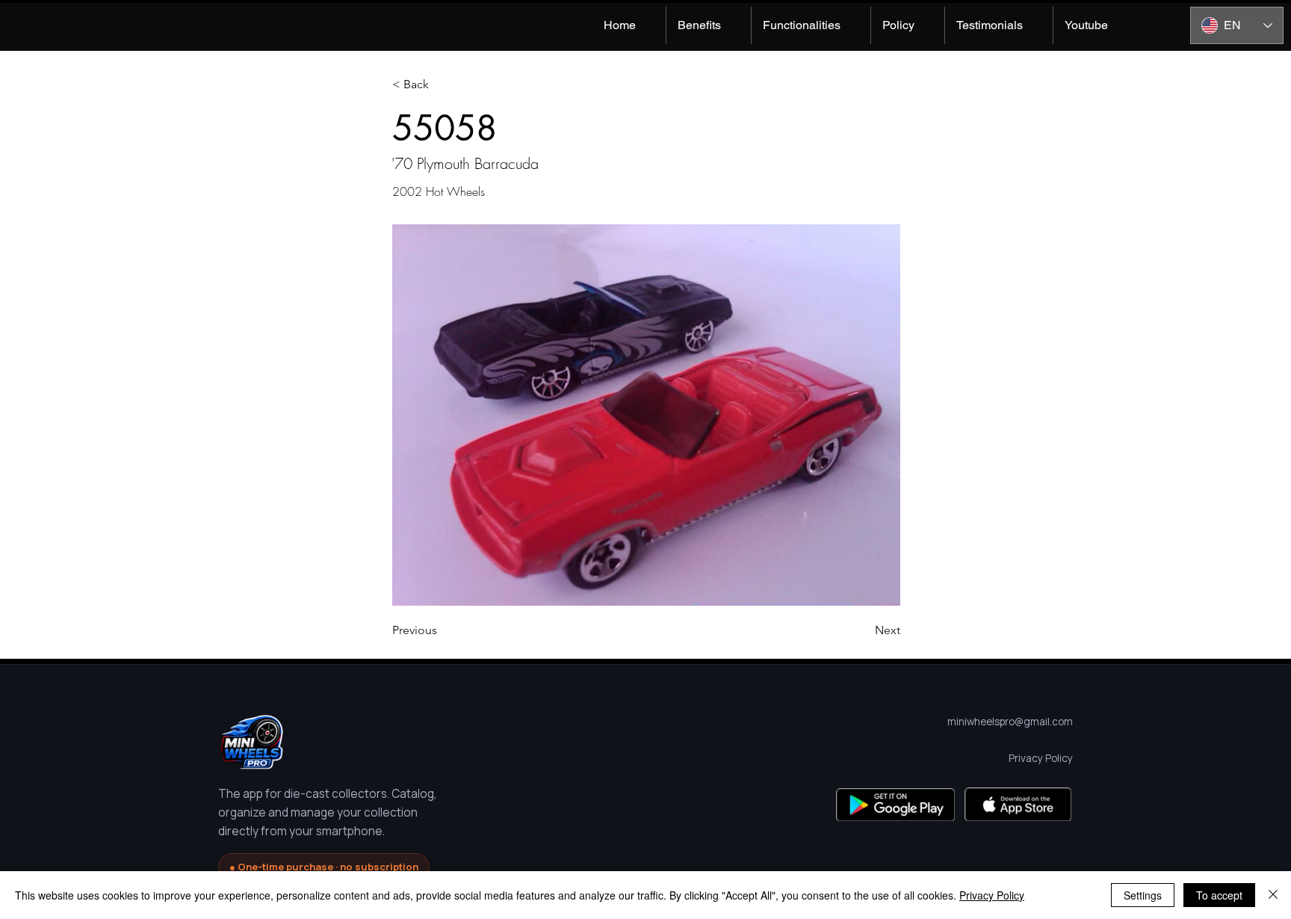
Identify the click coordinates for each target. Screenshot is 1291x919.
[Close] (1273, 895)
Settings (1143, 895)
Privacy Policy (991, 895)
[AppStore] (1018, 804)
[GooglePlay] (895, 804)
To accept (1219, 895)
